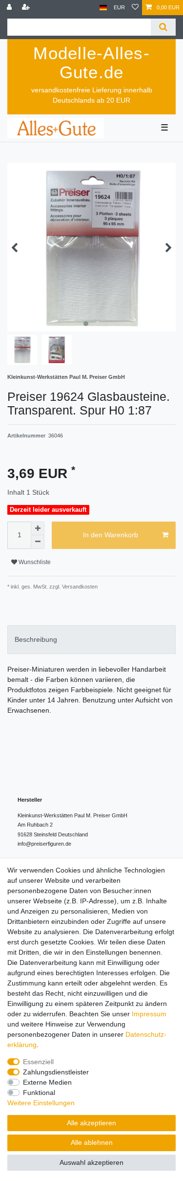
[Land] (103, 7)
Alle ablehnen (92, 1142)
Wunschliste (34, 562)
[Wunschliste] (135, 7)
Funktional (39, 1092)
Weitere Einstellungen (41, 1103)
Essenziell (38, 1062)
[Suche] (163, 27)
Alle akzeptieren (91, 1123)
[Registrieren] (27, 7)
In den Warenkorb (110, 535)
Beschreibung (36, 639)
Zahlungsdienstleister (56, 1072)
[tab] (91, 639)
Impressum (149, 1014)
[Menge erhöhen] (37, 528)
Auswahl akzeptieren (91, 1162)
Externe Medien (47, 1082)
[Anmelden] (10, 7)
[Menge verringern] (37, 542)
